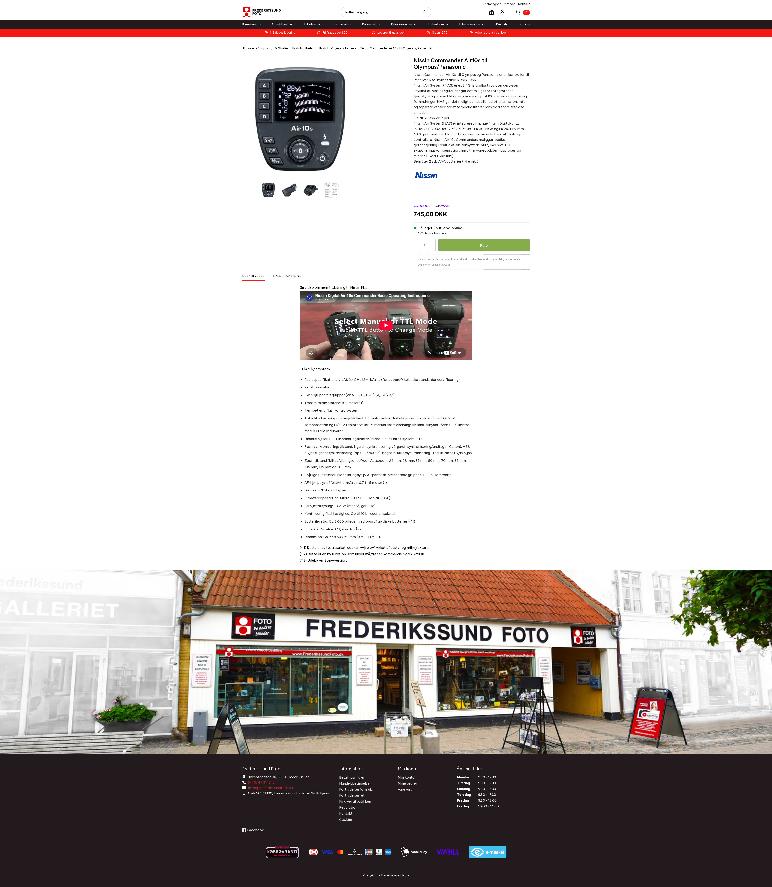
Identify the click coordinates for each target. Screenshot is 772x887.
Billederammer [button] (401, 24)
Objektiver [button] (280, 24)
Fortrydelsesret (352, 795)
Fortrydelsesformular (356, 789)
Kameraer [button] (249, 24)
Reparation (348, 807)
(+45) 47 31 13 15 (261, 782)
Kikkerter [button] (369, 24)
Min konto (406, 777)
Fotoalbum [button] (436, 24)
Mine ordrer (407, 783)
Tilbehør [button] (310, 24)
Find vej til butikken (355, 801)
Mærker (509, 4)
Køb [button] (484, 245)
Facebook (255, 830)
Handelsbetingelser (355, 783)
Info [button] (522, 24)
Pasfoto (502, 24)
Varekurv (405, 789)
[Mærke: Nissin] (426, 174)
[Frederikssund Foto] (261, 12)
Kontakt (524, 4)
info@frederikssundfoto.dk (270, 788)
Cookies (346, 819)
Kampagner (493, 4)
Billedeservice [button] (469, 24)
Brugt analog (341, 24)
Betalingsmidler (352, 777)
